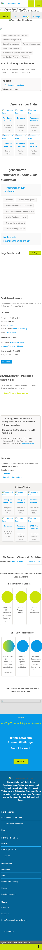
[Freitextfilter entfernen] (31, 3)
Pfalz (22, 342)
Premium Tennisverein (37, 106)
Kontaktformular (28, 444)
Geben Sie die (15, 393)
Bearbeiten (5, 843)
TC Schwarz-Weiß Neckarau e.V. (21, 145)
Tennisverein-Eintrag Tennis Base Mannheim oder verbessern (8, 664)
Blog (3, 830)
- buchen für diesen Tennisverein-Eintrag (36, 663)
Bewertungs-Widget (8, 850)
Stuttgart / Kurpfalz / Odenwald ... (13, 346)
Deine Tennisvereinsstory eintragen (14, 920)
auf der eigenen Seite (22, 661)
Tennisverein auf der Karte (14, 85)
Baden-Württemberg (19, 329)
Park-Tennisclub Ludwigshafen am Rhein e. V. (8, 120)
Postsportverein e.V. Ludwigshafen (21, 501)
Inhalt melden (34, 561)
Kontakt (7, 856)
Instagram (5, 914)
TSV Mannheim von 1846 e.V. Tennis (8, 145)
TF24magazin (21, 761)
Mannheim (10, 325)
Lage (15, 17)
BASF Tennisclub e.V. (34, 527)
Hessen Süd (14, 342)
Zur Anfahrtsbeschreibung (12, 477)
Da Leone (21, 118)
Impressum (5, 869)
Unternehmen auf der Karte (11, 817)
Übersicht (5, 17)
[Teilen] (33, 947)
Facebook (5, 907)
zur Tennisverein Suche (2, 10)
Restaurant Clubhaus (34, 119)
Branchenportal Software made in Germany (15, 943)
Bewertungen (37, 17)
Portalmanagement (8, 894)
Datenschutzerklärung (9, 882)
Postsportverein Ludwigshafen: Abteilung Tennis (7, 501)
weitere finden (20, 610)
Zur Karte (6, 474)
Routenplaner (35, 253)
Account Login (9, 931)
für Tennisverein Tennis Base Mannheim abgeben (6, 614)
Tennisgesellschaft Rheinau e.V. (34, 145)
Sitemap (4, 888)
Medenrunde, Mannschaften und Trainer (16, 239)
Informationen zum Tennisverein (14, 190)
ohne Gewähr (16, 561)
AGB (3, 875)
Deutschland (11, 332)
